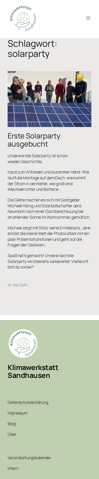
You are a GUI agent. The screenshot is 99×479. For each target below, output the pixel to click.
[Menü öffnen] (88, 18)
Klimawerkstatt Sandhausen (33, 371)
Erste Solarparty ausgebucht (34, 140)
